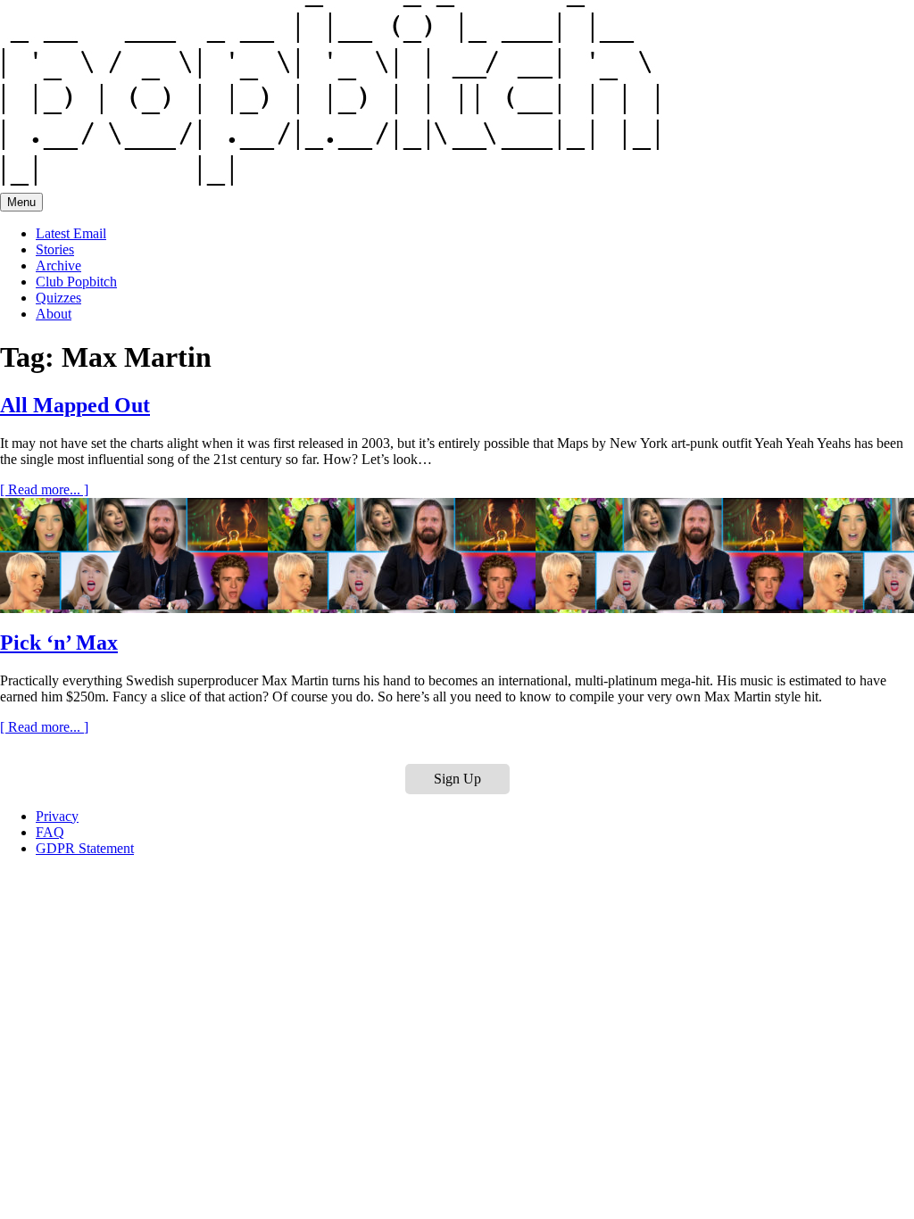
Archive (58, 265)
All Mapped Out (75, 405)
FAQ (50, 832)
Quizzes (58, 297)
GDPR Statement (85, 848)
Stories (55, 249)
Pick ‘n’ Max (59, 642)
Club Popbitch (76, 281)
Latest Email (71, 233)
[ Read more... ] (44, 489)
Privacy (57, 816)
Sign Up (457, 778)
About (53, 313)
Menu (21, 202)
